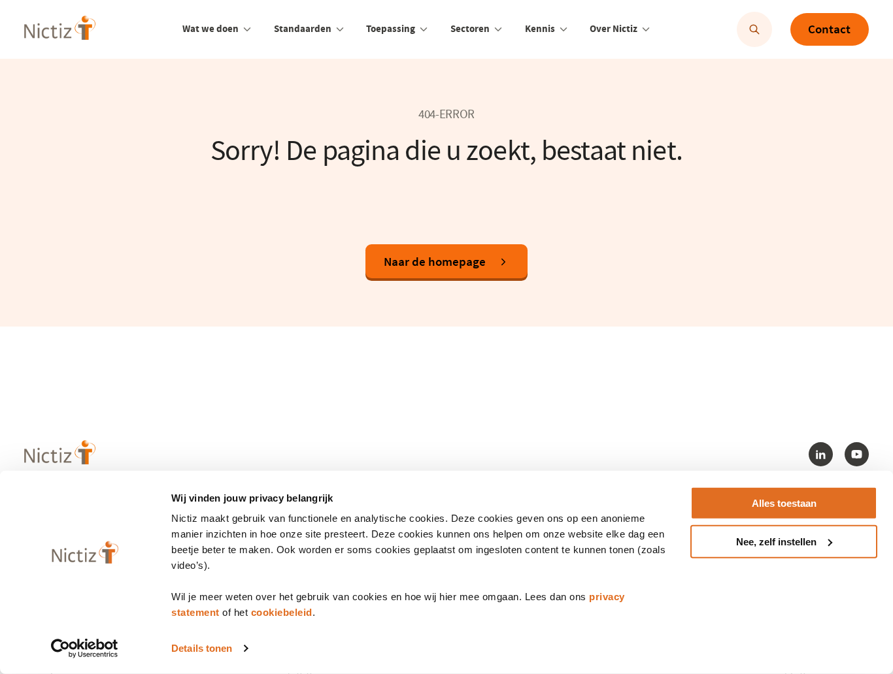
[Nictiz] (59, 28)
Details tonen (201, 648)
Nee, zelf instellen (776, 541)
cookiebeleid (281, 612)
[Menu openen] (247, 29)
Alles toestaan (784, 503)
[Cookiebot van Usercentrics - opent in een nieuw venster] (84, 648)
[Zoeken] (754, 29)
